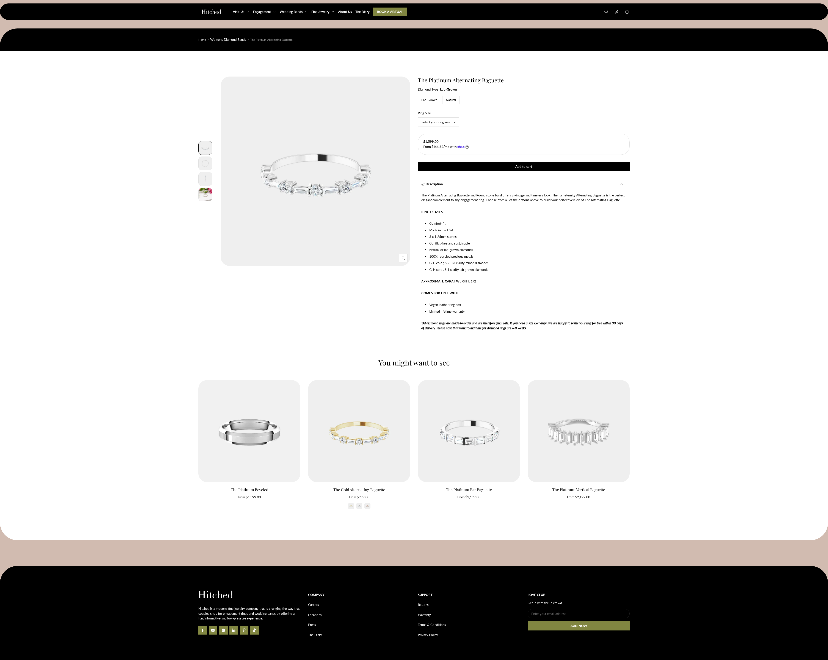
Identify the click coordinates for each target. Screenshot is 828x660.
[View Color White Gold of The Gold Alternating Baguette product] (359, 506)
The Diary (315, 635)
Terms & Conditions (432, 625)
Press (312, 625)
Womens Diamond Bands (228, 39)
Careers (313, 605)
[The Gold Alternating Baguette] (359, 431)
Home (202, 39)
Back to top (211, 572)
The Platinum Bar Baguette (469, 489)
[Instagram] (223, 630)
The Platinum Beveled (249, 489)
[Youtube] (213, 630)
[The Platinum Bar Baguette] (469, 431)
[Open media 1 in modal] (315, 171)
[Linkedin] (233, 630)
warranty (458, 311)
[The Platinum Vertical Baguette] (579, 431)
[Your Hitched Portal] (616, 11)
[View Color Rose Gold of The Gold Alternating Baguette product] (367, 506)
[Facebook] (202, 630)
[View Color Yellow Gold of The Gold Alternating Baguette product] (351, 506)
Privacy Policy (428, 635)
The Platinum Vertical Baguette (578, 489)
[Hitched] (211, 11)
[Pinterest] (244, 630)
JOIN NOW (578, 626)
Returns (423, 605)
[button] (606, 11)
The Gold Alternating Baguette (359, 489)
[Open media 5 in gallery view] (205, 194)
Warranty (424, 615)
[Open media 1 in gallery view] (205, 148)
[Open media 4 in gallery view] (205, 179)
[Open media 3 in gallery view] (205, 163)
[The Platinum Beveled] (249, 431)
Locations (315, 615)
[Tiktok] (254, 630)
